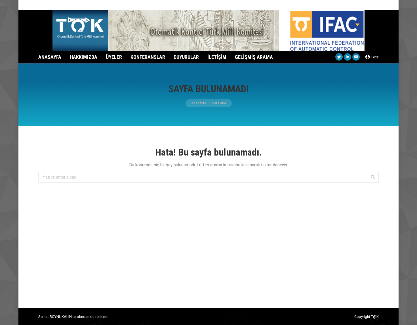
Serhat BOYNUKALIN (55, 316)
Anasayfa (198, 103)
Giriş (375, 57)
